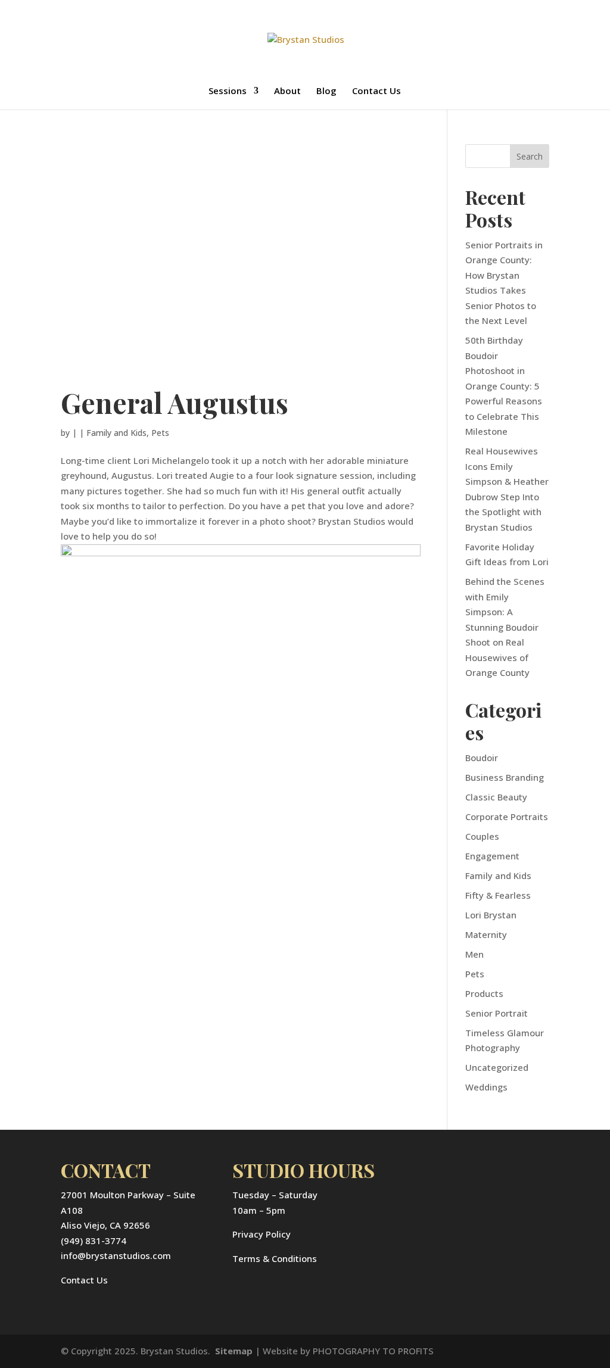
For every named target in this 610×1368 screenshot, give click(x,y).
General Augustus (174, 402)
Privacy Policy (261, 1234)
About (287, 91)
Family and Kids (116, 432)
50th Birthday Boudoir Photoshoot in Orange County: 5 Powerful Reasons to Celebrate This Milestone (503, 385)
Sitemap (234, 1351)
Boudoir (481, 758)
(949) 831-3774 (93, 1241)
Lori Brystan (490, 915)
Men (474, 954)
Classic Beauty (496, 797)
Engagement (492, 856)
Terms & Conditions (274, 1258)
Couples (482, 836)
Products (484, 993)
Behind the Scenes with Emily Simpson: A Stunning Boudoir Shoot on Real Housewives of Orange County (504, 626)
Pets (160, 432)
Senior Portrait (496, 1013)
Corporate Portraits (506, 816)
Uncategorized (496, 1067)
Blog (326, 91)
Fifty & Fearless (498, 895)
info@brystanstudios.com (116, 1255)
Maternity (486, 934)
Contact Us (376, 91)
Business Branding (504, 777)
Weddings (486, 1087)
